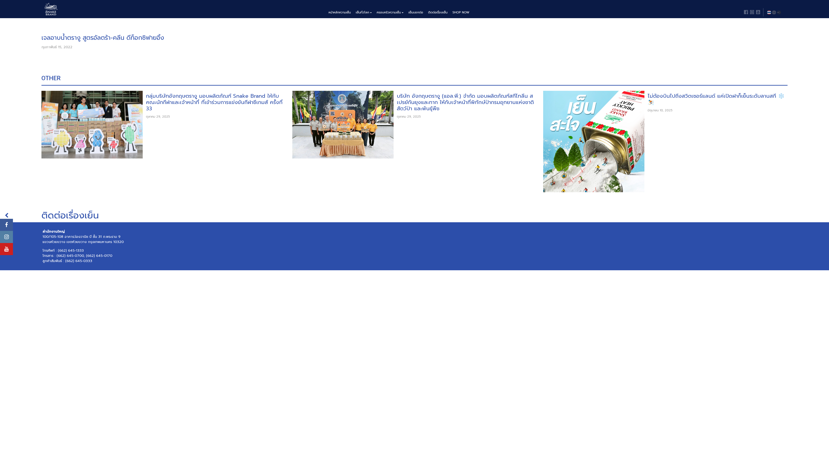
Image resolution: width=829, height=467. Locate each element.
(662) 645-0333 (78, 261)
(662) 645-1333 (71, 250)
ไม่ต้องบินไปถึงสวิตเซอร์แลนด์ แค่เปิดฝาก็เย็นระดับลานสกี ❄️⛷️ (716, 99)
